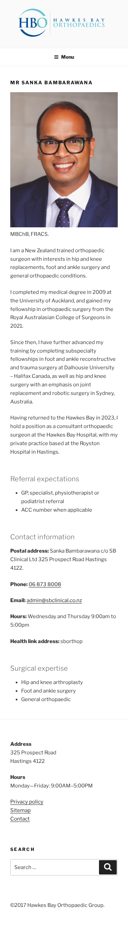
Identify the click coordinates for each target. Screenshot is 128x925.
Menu (67, 57)
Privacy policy (26, 802)
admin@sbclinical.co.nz (54, 600)
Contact (20, 819)
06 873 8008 (45, 584)
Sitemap (20, 810)
